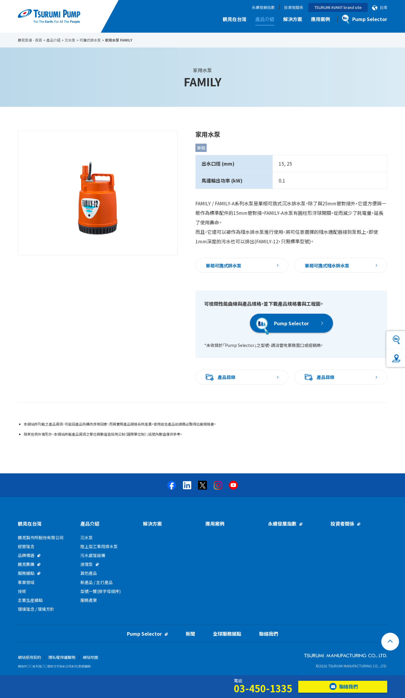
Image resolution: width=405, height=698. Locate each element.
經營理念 (26, 546)
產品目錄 (226, 377)
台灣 (383, 7)
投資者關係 (293, 7)
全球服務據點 (227, 633)
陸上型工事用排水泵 (99, 546)
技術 (22, 591)
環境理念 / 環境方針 (36, 609)
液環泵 (86, 564)
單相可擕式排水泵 (223, 265)
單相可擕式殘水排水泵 (327, 265)
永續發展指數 (263, 7)
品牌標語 (26, 555)
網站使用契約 (29, 657)
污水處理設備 (92, 555)
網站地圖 (90, 657)
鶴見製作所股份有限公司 (40, 537)
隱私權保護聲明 (61, 657)
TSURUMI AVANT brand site (338, 7)
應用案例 (320, 19)
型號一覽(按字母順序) (100, 591)
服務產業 (88, 600)
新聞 (190, 633)
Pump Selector (291, 323)
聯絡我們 (268, 633)
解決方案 (292, 19)
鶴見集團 (26, 564)
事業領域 (26, 582)
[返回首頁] (390, 642)
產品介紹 (264, 19)
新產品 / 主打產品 (96, 582)
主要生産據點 (30, 600)
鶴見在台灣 (234, 19)
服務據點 (26, 573)
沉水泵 (86, 537)
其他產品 (88, 573)
